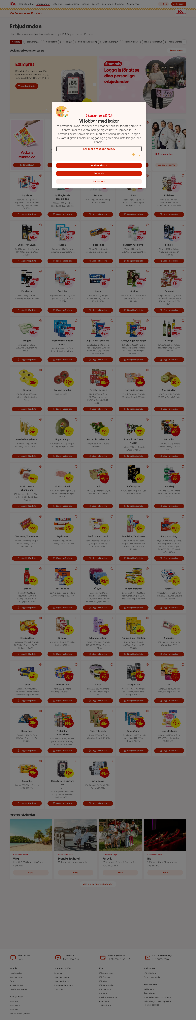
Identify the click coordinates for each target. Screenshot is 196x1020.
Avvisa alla (99, 173)
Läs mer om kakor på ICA (99, 149)
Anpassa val (99, 181)
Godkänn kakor (99, 165)
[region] (99, 145)
